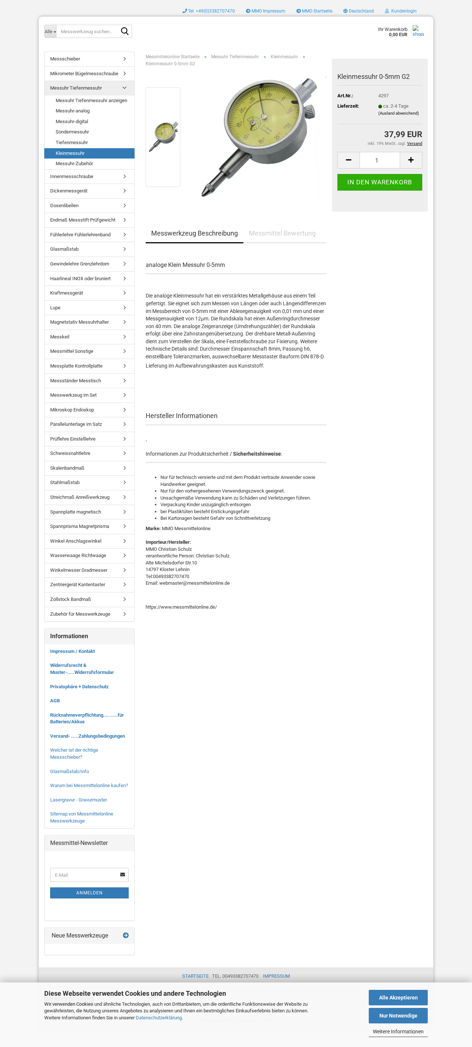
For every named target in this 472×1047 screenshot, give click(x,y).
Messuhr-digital (72, 121)
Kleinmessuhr (70, 153)
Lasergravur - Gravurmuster (78, 800)
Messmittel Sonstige (71, 351)
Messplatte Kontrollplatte (76, 366)
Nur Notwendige (398, 1016)
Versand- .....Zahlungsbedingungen (87, 736)
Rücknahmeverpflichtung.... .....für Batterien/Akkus (87, 718)
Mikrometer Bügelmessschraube (84, 73)
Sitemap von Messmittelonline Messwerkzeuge (81, 817)
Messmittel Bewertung (282, 233)
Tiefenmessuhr (72, 142)
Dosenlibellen (64, 205)
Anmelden (89, 892)
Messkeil (59, 337)
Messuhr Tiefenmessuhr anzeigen (91, 100)
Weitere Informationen (398, 1031)
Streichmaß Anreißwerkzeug (80, 497)
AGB (55, 700)
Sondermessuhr (72, 132)
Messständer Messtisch (75, 380)
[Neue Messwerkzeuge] (126, 936)
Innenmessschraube (71, 176)
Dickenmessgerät (68, 191)
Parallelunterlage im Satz (76, 424)
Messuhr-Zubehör (74, 163)
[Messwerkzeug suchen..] (125, 31)
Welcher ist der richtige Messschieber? (74, 753)
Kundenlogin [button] (403, 11)
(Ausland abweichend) (398, 113)
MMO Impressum (267, 11)
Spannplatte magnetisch (75, 512)
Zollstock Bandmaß (70, 599)
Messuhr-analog (73, 111)
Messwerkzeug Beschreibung (194, 233)
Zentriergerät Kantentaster (77, 584)
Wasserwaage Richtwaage (78, 555)
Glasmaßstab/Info (69, 771)
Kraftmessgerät (66, 293)
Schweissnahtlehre (70, 453)
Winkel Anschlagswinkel (75, 541)
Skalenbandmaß (67, 468)
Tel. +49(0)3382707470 (211, 11)
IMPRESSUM (276, 976)
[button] (358, 11)
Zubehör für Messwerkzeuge (80, 614)
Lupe (55, 307)
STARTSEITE (195, 976)
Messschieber (65, 59)
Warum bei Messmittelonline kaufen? (89, 785)
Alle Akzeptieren (398, 998)
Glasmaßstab (64, 249)
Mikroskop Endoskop (72, 410)
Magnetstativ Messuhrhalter (79, 322)
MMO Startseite (316, 11)
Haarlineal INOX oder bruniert (80, 278)
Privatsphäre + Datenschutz (79, 686)
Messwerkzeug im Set (73, 395)
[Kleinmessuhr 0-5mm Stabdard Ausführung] (257, 137)
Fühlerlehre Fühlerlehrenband (80, 234)
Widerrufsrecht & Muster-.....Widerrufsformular (82, 668)
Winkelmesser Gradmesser (78, 570)
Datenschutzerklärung (159, 1017)
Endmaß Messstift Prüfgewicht (82, 220)
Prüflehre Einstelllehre (73, 439)
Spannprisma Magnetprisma (79, 526)
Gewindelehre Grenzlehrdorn (79, 264)
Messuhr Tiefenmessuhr (76, 88)
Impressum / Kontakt (72, 651)
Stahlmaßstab (65, 482)
